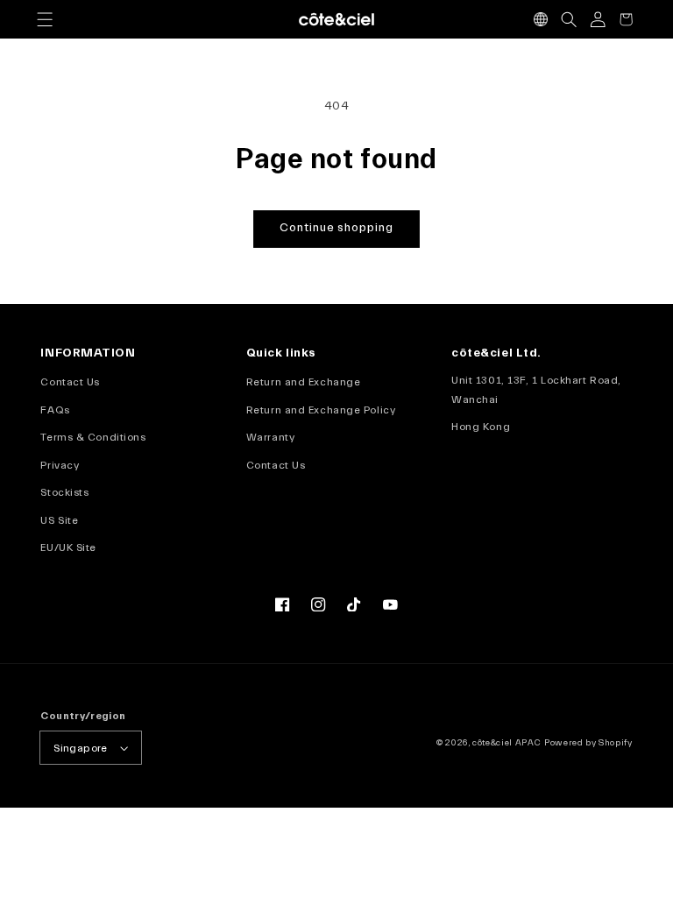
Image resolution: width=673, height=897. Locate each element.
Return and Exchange (303, 382)
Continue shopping (336, 228)
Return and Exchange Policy (320, 410)
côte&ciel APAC (506, 743)
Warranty (270, 437)
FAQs (54, 410)
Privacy (59, 465)
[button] (45, 19)
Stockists (64, 492)
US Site (59, 520)
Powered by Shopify (588, 743)
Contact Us (70, 382)
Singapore (80, 748)
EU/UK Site (68, 547)
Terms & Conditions (92, 437)
